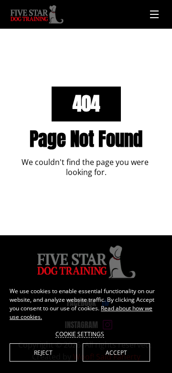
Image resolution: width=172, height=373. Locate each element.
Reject (43, 353)
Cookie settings (79, 334)
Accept (116, 353)
